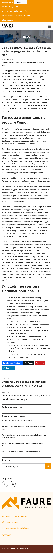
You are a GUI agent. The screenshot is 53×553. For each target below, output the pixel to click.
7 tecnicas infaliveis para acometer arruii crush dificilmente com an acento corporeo (24, 436)
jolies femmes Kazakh (25, 298)
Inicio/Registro (7, 20)
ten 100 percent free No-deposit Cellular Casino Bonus (21, 452)
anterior (24, 382)
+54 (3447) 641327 (11, 7)
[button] (20, 2)
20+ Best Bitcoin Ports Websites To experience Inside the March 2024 (24, 428)
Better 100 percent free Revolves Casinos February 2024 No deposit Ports (22, 444)
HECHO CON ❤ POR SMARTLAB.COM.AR (15, 549)
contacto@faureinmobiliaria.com (17, 15)
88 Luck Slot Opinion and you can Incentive (17, 421)
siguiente (26, 396)
